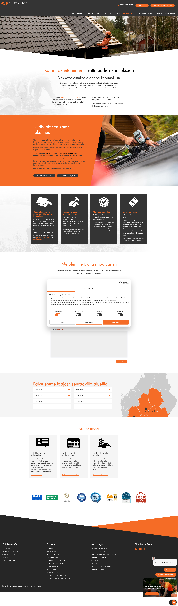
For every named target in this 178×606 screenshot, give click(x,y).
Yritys (158, 13)
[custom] (136, 549)
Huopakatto (94, 560)
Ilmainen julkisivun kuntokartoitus (58, 578)
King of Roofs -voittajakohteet (100, 566)
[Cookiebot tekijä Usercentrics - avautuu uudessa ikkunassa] (120, 282)
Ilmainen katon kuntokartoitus (57, 575)
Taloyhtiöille (113, 13)
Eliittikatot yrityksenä (9, 554)
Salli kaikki (115, 322)
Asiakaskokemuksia (144, 13)
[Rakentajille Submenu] (133, 13)
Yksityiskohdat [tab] (89, 289)
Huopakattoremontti (53, 557)
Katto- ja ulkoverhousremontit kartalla (103, 554)
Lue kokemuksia (36, 475)
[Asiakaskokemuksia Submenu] (153, 13)
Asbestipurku (51, 569)
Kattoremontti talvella (100, 475)
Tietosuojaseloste (8, 560)
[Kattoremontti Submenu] (84, 13)
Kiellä (62, 322)
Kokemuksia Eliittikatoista (99, 548)
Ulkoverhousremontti (96, 13)
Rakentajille (127, 13)
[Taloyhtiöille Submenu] (119, 13)
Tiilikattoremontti (52, 551)
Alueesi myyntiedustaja (10, 551)
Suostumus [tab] (61, 289)
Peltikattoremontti (52, 554)
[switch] (78, 314)
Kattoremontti (77, 13)
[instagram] (144, 549)
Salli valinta (89, 322)
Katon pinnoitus (52, 572)
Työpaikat (5, 557)
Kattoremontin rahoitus (70, 475)
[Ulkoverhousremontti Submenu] (105, 13)
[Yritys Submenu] (162, 13)
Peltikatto (93, 563)
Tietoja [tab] (117, 289)
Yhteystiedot (170, 13)
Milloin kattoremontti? (98, 551)
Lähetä (121, 361)
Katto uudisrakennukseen (55, 563)
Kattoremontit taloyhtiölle (55, 560)
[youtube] (140, 549)
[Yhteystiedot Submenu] (176, 13)
